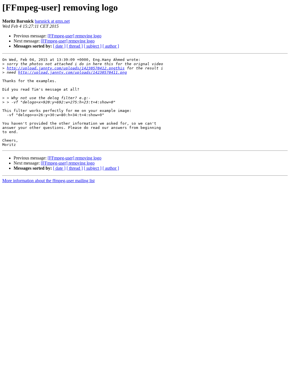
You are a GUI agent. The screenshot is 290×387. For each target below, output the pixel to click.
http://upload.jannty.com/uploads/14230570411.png (72, 72)
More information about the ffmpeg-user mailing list (48, 180)
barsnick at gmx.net (52, 21)
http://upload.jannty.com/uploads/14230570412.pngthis (66, 68)
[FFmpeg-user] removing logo (74, 35)
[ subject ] (92, 46)
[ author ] (111, 46)
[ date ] (59, 46)
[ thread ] (75, 46)
